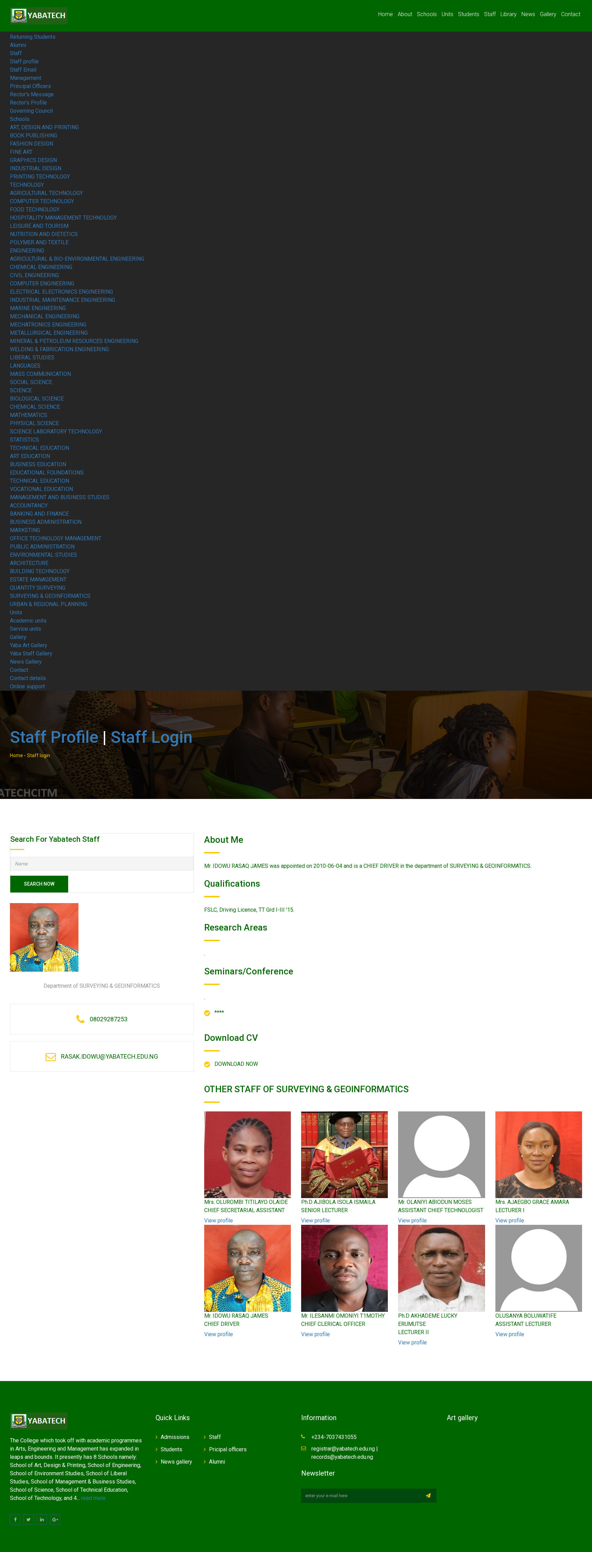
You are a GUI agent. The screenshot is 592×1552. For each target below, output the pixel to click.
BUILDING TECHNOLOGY (40, 571)
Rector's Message (32, 94)
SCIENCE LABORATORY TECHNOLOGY (56, 431)
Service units (25, 629)
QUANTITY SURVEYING (37, 587)
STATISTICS (24, 439)
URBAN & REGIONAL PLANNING (48, 604)
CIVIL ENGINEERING (34, 275)
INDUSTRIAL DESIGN (35, 168)
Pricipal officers (228, 1449)
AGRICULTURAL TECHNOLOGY (46, 193)
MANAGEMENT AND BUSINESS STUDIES (59, 497)
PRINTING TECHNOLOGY (40, 176)
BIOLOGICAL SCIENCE (37, 398)
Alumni (18, 45)
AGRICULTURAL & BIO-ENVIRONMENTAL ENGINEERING (77, 259)
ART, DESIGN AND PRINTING (44, 127)
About (405, 14)
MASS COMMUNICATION (40, 374)
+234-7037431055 (334, 1437)
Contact (570, 14)
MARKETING (25, 530)
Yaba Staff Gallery (31, 653)
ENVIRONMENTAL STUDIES (43, 555)
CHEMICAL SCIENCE (35, 407)
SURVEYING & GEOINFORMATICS (50, 596)
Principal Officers (30, 86)
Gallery (548, 14)
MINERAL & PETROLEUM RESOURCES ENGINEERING (74, 341)
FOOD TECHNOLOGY (35, 209)
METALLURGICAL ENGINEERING (49, 333)
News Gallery (26, 661)
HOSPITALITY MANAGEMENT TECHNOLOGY (63, 217)
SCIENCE (21, 390)
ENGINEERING (27, 250)
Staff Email (23, 69)
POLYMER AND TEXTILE (39, 242)
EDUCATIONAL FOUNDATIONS (47, 472)
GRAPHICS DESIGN (33, 160)
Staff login (152, 737)
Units (447, 14)
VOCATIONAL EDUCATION (41, 489)
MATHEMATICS (28, 415)
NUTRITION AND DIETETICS (44, 234)
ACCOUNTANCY (29, 505)
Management (25, 78)
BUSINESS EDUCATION (38, 464)
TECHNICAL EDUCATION (39, 448)
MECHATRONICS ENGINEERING (48, 324)
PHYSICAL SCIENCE (34, 423)
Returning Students (33, 37)
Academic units (28, 620)
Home (385, 14)
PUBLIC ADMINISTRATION (42, 546)
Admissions (175, 1437)
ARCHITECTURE (29, 563)
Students (468, 14)
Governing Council (31, 111)
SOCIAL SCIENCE (31, 382)
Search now (39, 884)
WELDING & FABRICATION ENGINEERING (59, 349)
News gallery (176, 1461)
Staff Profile (54, 737)
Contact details (28, 678)
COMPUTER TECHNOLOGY (42, 201)
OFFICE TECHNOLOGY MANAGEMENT (55, 538)
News (528, 14)
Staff (490, 14)
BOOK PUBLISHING (33, 135)
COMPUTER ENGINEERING (42, 283)
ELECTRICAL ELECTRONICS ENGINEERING (61, 291)
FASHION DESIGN (31, 143)
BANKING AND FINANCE (39, 513)
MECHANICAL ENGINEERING (44, 316)
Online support (27, 686)
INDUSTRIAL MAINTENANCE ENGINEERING (62, 300)
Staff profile (24, 61)
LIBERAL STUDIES (32, 357)
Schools (427, 14)
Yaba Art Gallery (28, 645)
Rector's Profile (28, 102)
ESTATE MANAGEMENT (38, 579)
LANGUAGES (25, 365)
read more (93, 1498)
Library (509, 14)
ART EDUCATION (30, 456)
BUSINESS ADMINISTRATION (46, 522)
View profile (218, 1220)
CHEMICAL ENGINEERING (41, 267)
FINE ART (21, 152)
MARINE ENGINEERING (38, 308)
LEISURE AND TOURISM (39, 226)
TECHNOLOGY (27, 185)
